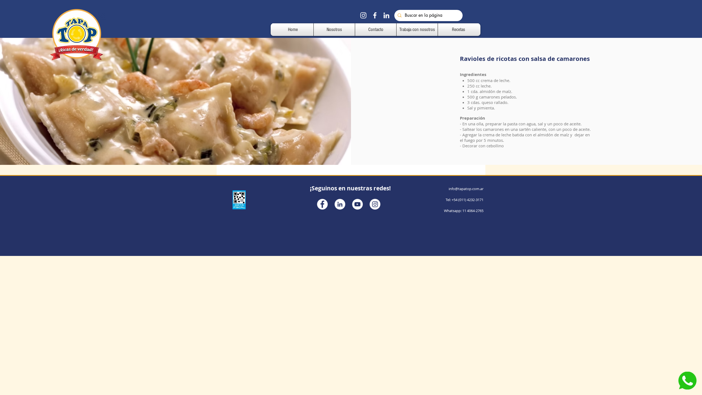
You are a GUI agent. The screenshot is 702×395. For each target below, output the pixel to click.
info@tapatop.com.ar (466, 188)
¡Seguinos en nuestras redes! (350, 188)
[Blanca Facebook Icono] (375, 15)
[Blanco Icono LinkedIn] (386, 15)
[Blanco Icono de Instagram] (363, 15)
